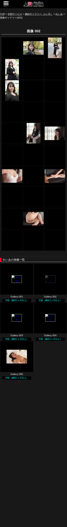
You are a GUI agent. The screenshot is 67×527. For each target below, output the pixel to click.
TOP (2, 14)
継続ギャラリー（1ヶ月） (39, 14)
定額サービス (15, 14)
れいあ (59, 14)
